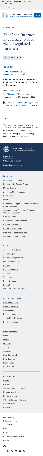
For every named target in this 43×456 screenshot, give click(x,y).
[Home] (17, 18)
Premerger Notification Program (16, 184)
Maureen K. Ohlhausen (16, 94)
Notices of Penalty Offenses (15, 232)
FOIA (5, 429)
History (6, 384)
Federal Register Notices (13, 262)
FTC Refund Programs (12, 228)
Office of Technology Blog (14, 289)
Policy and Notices (10, 421)
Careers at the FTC (11, 404)
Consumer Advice (10, 302)
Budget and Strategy (12, 396)
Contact (6, 408)
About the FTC (9, 376)
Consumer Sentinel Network (15, 221)
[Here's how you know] (21, 5)
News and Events (10, 332)
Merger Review (9, 188)
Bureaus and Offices (12, 392)
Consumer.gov (9, 310)
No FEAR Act (8, 432)
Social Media (8, 367)
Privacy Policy (8, 417)
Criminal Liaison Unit (12, 225)
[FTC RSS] (23, 452)
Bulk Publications (10, 322)
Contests (7, 351)
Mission (6, 380)
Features (7, 343)
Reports (6, 265)
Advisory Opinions (11, 254)
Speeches (10, 27)
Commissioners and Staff (14, 388)
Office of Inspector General (14, 400)
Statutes (6, 200)
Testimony (7, 277)
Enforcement (8, 176)
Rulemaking (8, 196)
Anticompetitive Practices (14, 192)
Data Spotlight (9, 359)
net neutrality (21, 74)
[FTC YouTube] (20, 452)
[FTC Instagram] (8, 452)
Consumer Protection (18, 71)
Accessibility (8, 425)
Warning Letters (10, 217)
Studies (6, 273)
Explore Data (8, 363)
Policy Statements (11, 281)
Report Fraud (8, 157)
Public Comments (10, 269)
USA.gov (6, 440)
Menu (38, 15)
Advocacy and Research (13, 250)
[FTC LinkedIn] (16, 452)
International (8, 285)
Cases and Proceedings (13, 180)
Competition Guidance (12, 318)
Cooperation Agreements (13, 258)
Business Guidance (11, 314)
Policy (5, 246)
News (5, 336)
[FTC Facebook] (4, 447)
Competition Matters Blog (14, 236)
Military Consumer (11, 306)
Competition (8, 74)
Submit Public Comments (12, 161)
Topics (9, 125)
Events (6, 339)
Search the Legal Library (12, 165)
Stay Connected (10, 355)
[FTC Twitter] (12, 451)
